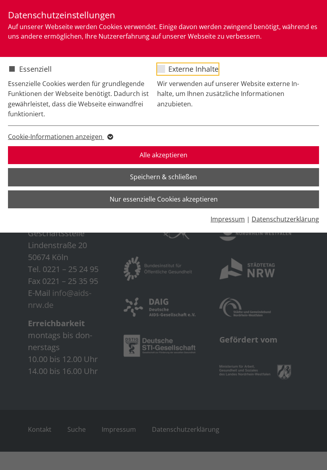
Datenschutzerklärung (285, 219)
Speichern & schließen (163, 176)
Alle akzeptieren (163, 155)
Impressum (228, 219)
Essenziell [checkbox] (35, 69)
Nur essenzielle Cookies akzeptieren (164, 199)
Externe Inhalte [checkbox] (193, 69)
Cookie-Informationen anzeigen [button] (56, 136)
